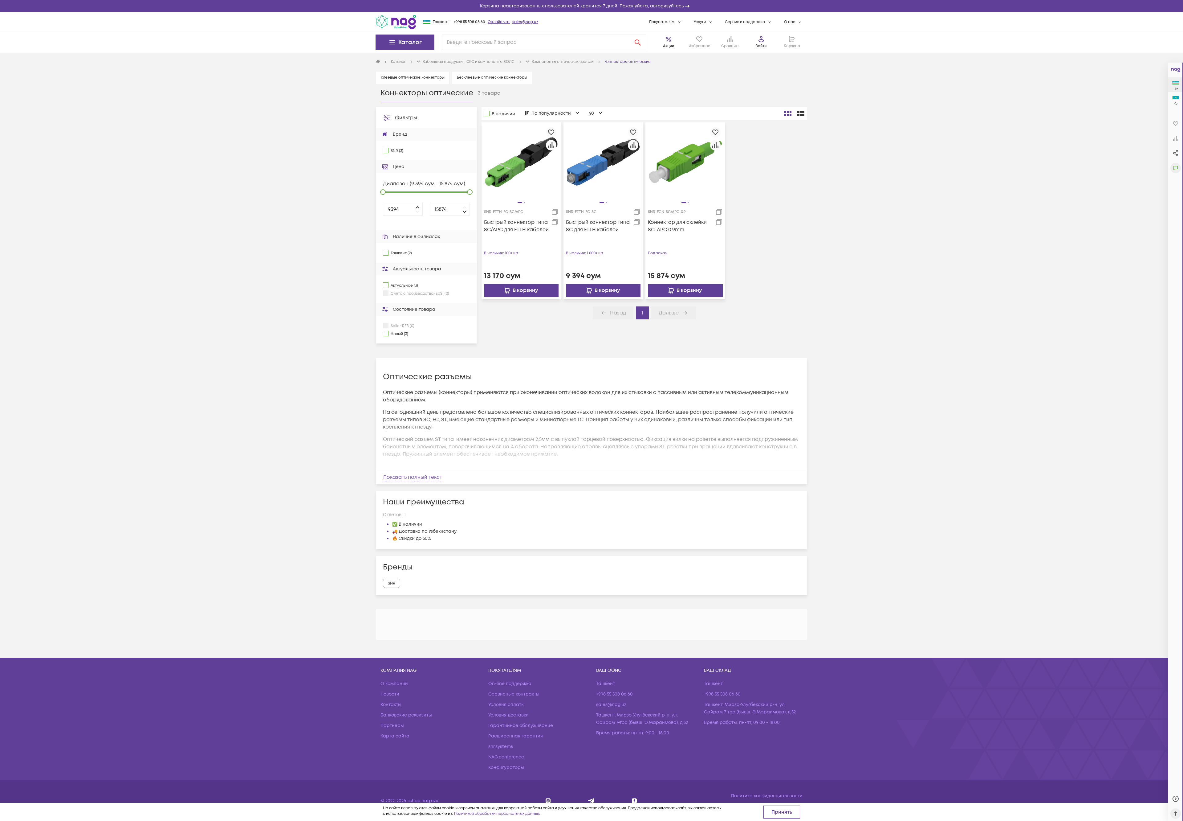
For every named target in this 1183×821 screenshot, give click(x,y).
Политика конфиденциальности (767, 796)
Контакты (390, 705)
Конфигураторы (506, 767)
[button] (591, 6)
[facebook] (634, 801)
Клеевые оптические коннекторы (413, 77)
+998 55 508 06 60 (469, 22)
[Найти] (637, 42)
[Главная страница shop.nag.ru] (378, 62)
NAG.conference (506, 757)
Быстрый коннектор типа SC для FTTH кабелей (598, 226)
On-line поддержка (509, 684)
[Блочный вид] (787, 113)
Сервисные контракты (513, 694)
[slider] (383, 192)
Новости (389, 694)
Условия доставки (508, 715)
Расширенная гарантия (515, 736)
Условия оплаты (506, 705)
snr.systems (500, 746)
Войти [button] (760, 46)
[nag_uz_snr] (591, 801)
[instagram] (548, 801)
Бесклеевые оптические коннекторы (492, 77)
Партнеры (392, 726)
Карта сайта (394, 736)
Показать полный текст (412, 477)
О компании (394, 684)
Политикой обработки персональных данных (497, 813)
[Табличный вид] (800, 113)
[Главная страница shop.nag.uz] (396, 21)
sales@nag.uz (525, 22)
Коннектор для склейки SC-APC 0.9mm (677, 226)
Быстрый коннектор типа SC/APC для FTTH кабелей (516, 226)
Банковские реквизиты (406, 715)
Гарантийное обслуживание (520, 726)
